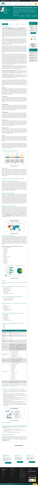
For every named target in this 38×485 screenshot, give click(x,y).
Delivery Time (31, 55)
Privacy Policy (13, 472)
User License (31, 52)
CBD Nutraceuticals (17, 29)
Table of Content (11, 24)
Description (5, 24)
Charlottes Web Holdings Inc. (7, 247)
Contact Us (3, 473)
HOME (6, 4)
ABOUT (21, 4)
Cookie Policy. (23, 483)
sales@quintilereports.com (6, 440)
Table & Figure (17, 24)
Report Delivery (32, 60)
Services (3, 474)
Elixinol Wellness (5, 250)
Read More (7, 462)
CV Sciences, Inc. (5, 248)
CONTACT (25, 4)
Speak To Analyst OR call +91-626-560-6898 (33, 45)
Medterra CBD (5, 249)
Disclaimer (12, 473)
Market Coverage (23, 24)
